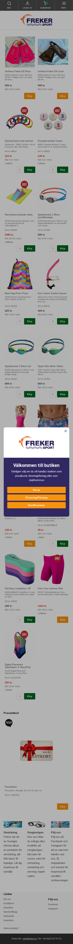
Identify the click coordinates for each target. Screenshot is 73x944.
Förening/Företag (36, 497)
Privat (36, 490)
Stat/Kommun (36, 505)
